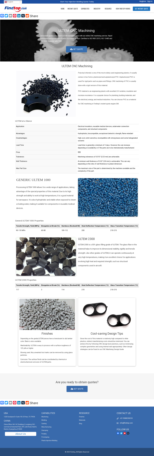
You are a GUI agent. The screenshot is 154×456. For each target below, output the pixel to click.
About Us (20, 433)
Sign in (149, 1)
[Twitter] (121, 433)
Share (34, 16)
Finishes (81, 417)
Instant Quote (73, 8)
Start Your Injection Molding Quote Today (77, 2)
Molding (44, 420)
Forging (43, 434)
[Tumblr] (128, 433)
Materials (82, 420)
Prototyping (45, 437)
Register (142, 1)
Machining (44, 417)
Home (62, 8)
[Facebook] (118, 433)
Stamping (44, 430)
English (10, 2)
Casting (44, 423)
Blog (80, 423)
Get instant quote (141, 8)
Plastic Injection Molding (49, 440)
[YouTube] (124, 433)
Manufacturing (46, 427)
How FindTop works (123, 8)
